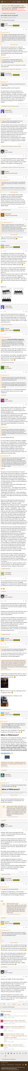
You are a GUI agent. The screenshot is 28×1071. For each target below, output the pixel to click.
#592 (26, 578)
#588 (26, 311)
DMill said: (4, 81)
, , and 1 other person (12, 69)
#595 (26, 718)
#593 (26, 601)
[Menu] (2, 1)
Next (19, 1004)
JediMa (5, 1016)
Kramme (5, 1046)
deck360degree (7, 1028)
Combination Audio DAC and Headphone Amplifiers (14, 1047)
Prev (9, 1004)
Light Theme (5, 1062)
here (22, 9)
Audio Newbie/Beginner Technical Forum (14, 1028)
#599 (26, 927)
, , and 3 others (11, 106)
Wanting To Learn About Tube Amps (14, 1020)
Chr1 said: (4, 721)
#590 (26, 372)
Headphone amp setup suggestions (14, 1026)
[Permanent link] (20, 735)
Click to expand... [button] (14, 44)
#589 (26, 334)
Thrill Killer (6, 1022)
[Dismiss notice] (25, 6)
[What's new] (23, 1)
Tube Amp (7, 1014)
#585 (26, 177)
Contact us (3, 1064)
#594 (26, 644)
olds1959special (5, 17)
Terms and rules (10, 1064)
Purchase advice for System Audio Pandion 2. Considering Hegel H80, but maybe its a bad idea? (15, 1035)
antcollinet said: (5, 455)
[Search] (26, 1)
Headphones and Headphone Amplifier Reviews (17, 1016)
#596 (26, 779)
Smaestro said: (5, 32)
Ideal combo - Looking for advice (13, 1045)
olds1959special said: (6, 222)
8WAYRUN (17, 1069)
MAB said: (4, 427)
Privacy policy (18, 1064)
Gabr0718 (6, 1039)
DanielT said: (4, 375)
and (7, 209)
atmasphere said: (5, 118)
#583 (26, 115)
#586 (26, 219)
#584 (26, 156)
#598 (26, 884)
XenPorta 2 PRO (4, 1069)
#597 (26, 830)
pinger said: (4, 647)
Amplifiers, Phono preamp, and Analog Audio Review (15, 1039)
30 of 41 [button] (14, 1004)
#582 (26, 78)
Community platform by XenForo (13, 1067)
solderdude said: (5, 337)
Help (23, 1064)
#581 (26, 29)
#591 (26, 404)
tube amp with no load (12, 903)
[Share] (24, 29)
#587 (26, 251)
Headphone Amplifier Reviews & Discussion (18, 1022)
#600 (26, 976)
